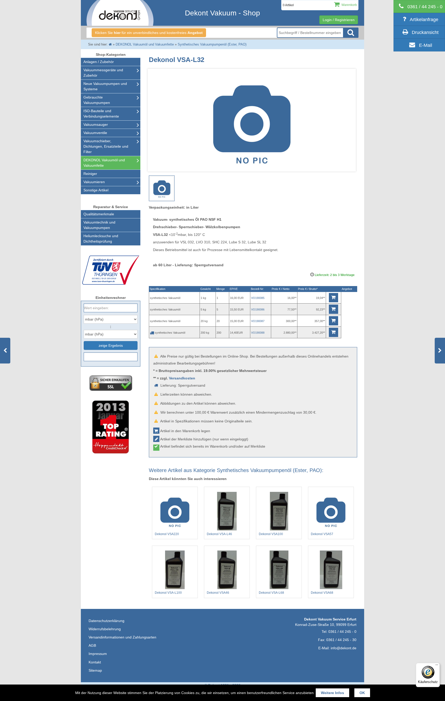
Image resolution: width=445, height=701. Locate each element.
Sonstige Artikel (95, 190)
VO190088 (257, 332)
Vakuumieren (94, 182)
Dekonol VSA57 (322, 534)
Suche (350, 33)
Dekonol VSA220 (167, 534)
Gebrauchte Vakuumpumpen (96, 100)
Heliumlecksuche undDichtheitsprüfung (100, 238)
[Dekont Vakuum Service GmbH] (120, 13)
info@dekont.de (343, 648)
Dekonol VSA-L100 (168, 592)
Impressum (98, 654)
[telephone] (419, 6)
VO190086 (257, 309)
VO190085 (257, 297)
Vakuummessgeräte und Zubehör (103, 72)
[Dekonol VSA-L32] (162, 188)
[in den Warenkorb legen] (333, 297)
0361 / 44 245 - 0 (342, 631)
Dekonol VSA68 (322, 592)
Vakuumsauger (95, 124)
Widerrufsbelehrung (105, 629)
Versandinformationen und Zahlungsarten (122, 637)
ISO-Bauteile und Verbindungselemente (101, 113)
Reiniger (90, 174)
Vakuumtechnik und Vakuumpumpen (99, 225)
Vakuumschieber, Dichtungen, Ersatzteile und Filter (105, 146)
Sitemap (95, 670)
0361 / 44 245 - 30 (341, 640)
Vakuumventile (95, 133)
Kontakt (95, 662)
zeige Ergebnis (111, 345)
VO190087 (257, 321)
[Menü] (437, 666)
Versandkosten (182, 378)
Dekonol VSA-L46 (219, 534)
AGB (92, 645)
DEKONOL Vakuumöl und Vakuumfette (104, 162)
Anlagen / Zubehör (98, 62)
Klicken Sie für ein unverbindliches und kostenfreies (149, 33)
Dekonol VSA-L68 (271, 592)
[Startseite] (110, 44)
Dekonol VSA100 (271, 534)
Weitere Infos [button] (332, 693)
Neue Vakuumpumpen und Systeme (105, 86)
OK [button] (362, 693)
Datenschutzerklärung (106, 621)
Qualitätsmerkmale (98, 214)
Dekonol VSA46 (218, 592)
